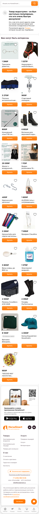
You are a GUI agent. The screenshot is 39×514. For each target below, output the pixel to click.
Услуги (23, 442)
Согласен (19, 501)
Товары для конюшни (10, 449)
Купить (9, 70)
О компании (7, 456)
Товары (27, 28)
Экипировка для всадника (9, 440)
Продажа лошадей (27, 439)
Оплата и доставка (9, 459)
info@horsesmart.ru (19, 482)
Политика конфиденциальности (19, 474)
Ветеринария (25, 445)
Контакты (6, 466)
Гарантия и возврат (10, 462)
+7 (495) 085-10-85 (19, 478)
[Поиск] (34, 3)
